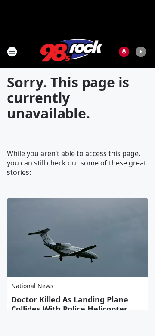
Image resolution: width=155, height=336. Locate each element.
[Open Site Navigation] (12, 52)
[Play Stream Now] (141, 52)
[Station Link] (71, 51)
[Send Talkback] (124, 52)
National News (32, 286)
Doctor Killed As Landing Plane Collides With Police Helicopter (69, 304)
